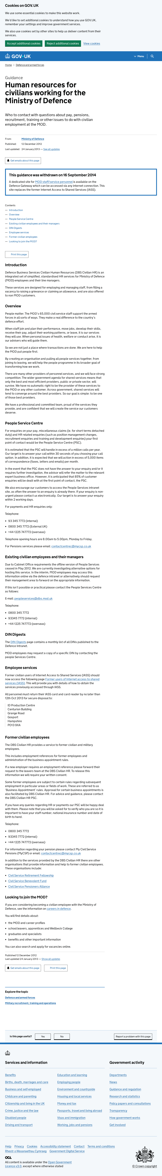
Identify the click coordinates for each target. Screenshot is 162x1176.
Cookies (32, 1146)
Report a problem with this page (133, 1036)
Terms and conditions (101, 1146)
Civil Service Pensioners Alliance (29, 886)
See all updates (51, 149)
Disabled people (15, 1118)
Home (8, 64)
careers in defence (59, 908)
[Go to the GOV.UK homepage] (18, 56)
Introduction (16, 210)
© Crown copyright (144, 1166)
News (113, 1082)
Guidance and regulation (125, 1089)
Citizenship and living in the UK (25, 1103)
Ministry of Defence (33, 138)
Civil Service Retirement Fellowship (31, 875)
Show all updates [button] (51, 958)
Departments (118, 1075)
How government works (124, 1118)
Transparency (118, 1110)
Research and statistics (124, 1096)
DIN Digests (15, 227)
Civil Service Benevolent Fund (27, 881)
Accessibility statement (55, 1146)
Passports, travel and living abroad (79, 1110)
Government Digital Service (67, 1151)
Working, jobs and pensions (74, 1125)
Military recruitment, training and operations (30, 1003)
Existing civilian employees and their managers (34, 223)
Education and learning (72, 1075)
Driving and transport (19, 1125)
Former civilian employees (23, 236)
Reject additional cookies (63, 43)
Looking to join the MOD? (23, 241)
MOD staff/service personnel (54, 182)
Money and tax (66, 1103)
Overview (14, 214)
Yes (46, 1036)
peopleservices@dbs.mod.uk (33, 598)
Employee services (19, 232)
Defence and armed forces (30, 64)
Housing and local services (74, 1096)
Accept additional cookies (23, 43)
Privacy (19, 1146)
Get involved (117, 1125)
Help (8, 1146)
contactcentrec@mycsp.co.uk (71, 546)
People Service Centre (21, 218)
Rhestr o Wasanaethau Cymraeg (26, 1151)
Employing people (68, 1082)
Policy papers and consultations (130, 1103)
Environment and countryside (76, 1089)
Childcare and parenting (20, 1096)
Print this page (19, 254)
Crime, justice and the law (21, 1110)
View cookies (91, 43)
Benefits (10, 1075)
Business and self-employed (23, 1089)
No (65, 1036)
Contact (79, 1146)
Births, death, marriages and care (26, 1082)
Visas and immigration (71, 1118)
